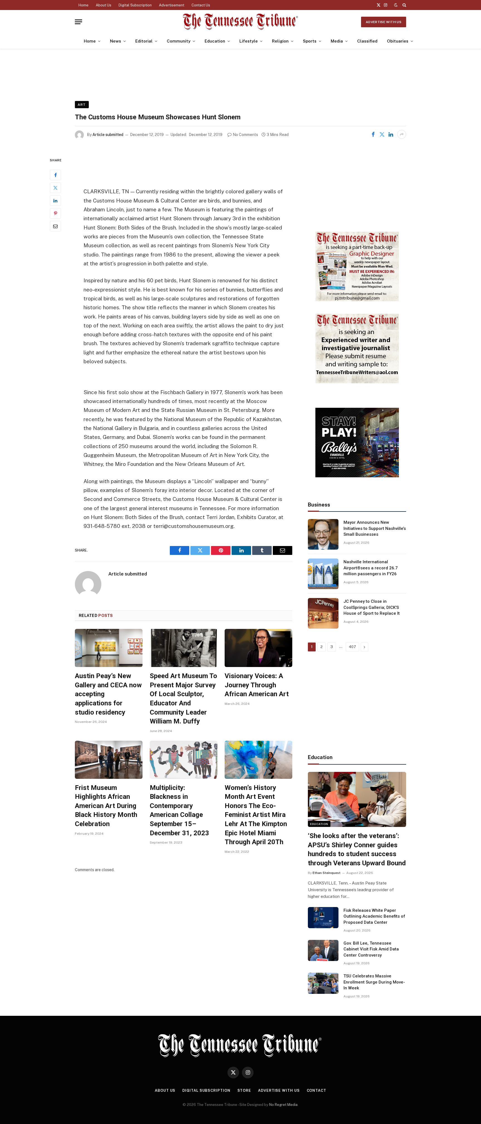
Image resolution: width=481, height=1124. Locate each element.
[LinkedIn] (55, 200)
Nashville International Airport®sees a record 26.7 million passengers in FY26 (370, 567)
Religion (280, 41)
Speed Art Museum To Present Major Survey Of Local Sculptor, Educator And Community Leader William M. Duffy (183, 698)
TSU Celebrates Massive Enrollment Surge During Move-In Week (374, 982)
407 (352, 647)
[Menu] (78, 22)
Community (178, 41)
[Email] (55, 226)
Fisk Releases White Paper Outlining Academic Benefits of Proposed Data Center (374, 916)
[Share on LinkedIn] (391, 134)
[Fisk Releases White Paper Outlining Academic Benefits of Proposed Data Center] (323, 917)
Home (83, 5)
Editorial (144, 41)
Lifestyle (248, 41)
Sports (309, 41)
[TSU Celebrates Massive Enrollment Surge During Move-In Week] (323, 983)
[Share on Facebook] (373, 134)
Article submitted (107, 134)
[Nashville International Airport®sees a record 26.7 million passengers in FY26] (323, 574)
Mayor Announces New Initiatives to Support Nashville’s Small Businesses (374, 528)
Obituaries (397, 41)
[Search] (403, 5)
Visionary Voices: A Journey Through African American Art (257, 685)
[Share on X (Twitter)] (382, 134)
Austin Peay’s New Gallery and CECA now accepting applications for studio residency (108, 694)
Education (215, 41)
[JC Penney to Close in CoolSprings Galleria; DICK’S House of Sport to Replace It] (323, 613)
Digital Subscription (135, 5)
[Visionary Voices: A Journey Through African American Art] (258, 648)
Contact (316, 1090)
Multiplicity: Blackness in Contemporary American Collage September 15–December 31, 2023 (179, 810)
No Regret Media (283, 1105)
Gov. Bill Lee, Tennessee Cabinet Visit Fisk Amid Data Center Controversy (371, 949)
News (115, 41)
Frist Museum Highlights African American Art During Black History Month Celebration (106, 806)
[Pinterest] (55, 213)
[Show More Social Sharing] (401, 134)
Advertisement (171, 5)
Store (244, 1090)
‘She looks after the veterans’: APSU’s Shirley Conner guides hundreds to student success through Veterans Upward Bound (357, 849)
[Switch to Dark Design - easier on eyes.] (396, 5)
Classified (367, 41)
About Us (103, 5)
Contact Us (201, 5)
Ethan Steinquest (326, 873)
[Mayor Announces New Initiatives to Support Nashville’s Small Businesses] (323, 534)
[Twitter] (55, 187)
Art (82, 105)
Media (337, 41)
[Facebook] (55, 175)
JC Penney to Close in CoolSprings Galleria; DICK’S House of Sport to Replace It (371, 607)
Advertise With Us (383, 22)
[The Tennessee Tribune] (240, 22)
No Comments (245, 134)
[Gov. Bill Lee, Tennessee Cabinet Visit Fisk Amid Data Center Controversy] (323, 950)
